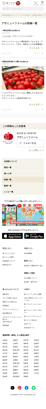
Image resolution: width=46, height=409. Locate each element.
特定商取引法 (7, 313)
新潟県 (26, 350)
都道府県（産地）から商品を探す (16, 335)
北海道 (5, 340)
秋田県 (5, 343)
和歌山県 (16, 363)
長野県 (36, 353)
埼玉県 (26, 347)
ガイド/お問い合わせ (10, 298)
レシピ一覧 (8, 192)
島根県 (36, 363)
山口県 (26, 366)
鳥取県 (26, 363)
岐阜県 (5, 357)
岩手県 (26, 340)
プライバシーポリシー (10, 309)
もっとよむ (34, 48)
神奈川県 (16, 350)
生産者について (10, 161)
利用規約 (6, 306)
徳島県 (36, 366)
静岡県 (15, 357)
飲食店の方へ (7, 265)
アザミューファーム (27, 137)
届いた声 (8, 173)
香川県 (5, 370)
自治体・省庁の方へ (31, 282)
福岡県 (36, 370)
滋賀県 (5, 360)
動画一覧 (8, 186)
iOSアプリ (27, 324)
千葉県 (36, 347)
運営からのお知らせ (10, 302)
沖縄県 (26, 376)
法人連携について (30, 278)
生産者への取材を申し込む (33, 266)
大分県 (36, 373)
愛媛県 (15, 370)
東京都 (5, 350)
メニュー (42, 5)
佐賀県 (5, 373)
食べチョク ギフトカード (33, 316)
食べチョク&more (30, 320)
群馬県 (15, 347)
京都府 (15, 360)
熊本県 (26, 373)
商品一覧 (8, 167)
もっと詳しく (35, 150)
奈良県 (5, 363)
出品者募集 (28, 253)
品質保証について (9, 261)
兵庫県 (36, 360)
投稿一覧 (8, 180)
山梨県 (26, 353)
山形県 (15, 343)
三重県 (36, 357)
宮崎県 (5, 376)
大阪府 (26, 360)
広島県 (15, 366)
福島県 (26, 343)
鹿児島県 (16, 376)
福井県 (15, 353)
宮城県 (36, 340)
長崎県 (15, 373)
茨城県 (36, 343)
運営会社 (6, 294)
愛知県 (26, 357)
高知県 (26, 370)
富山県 (36, 350)
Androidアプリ (29, 328)
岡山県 (5, 366)
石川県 (5, 353)
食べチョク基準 (8, 257)
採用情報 (6, 325)
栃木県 (5, 347)
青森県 (15, 340)
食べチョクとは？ (9, 253)
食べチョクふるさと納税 (32, 294)
